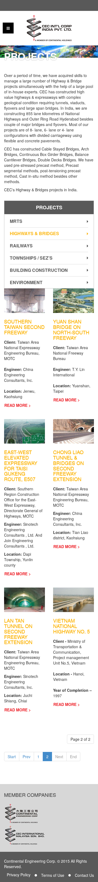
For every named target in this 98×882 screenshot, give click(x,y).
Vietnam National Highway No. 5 (71, 626)
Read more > (17, 405)
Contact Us (84, 875)
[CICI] (49, 28)
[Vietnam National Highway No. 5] (73, 599)
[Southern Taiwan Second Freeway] (24, 300)
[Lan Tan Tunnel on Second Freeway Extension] (24, 599)
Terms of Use (52, 875)
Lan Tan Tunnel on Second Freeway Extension (18, 631)
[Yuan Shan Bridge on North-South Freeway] (73, 300)
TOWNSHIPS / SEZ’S (31, 258)
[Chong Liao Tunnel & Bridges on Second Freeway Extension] (73, 431)
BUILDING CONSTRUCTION (39, 270)
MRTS (16, 221)
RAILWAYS (21, 245)
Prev (26, 756)
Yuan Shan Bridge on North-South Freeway (71, 329)
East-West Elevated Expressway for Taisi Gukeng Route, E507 (20, 465)
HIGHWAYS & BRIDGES (34, 233)
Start (12, 756)
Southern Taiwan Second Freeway (24, 327)
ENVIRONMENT (26, 282)
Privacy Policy (18, 874)
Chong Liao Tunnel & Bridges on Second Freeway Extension (68, 465)
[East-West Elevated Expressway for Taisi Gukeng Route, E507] (24, 431)
